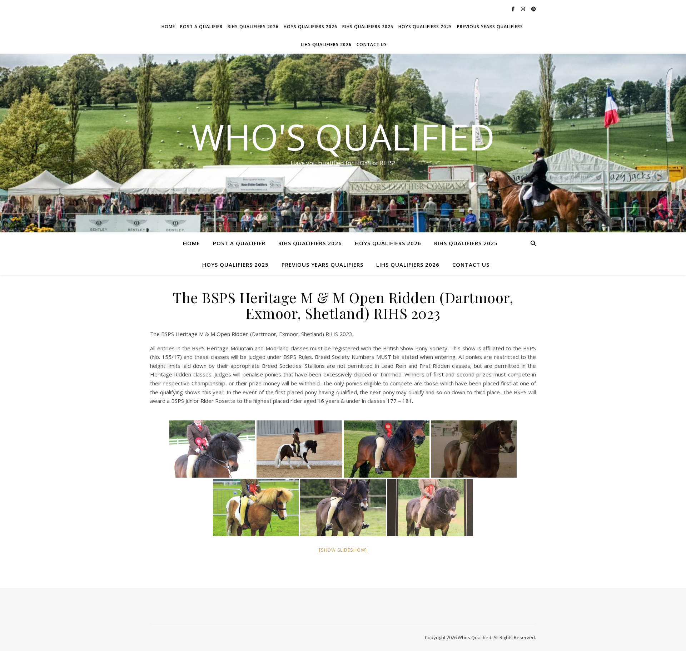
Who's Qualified (343, 136)
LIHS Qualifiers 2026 (326, 44)
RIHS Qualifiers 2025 (367, 27)
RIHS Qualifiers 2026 (253, 27)
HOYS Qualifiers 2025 (425, 27)
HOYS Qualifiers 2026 (310, 27)
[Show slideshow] (343, 550)
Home (168, 27)
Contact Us (372, 44)
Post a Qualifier (201, 27)
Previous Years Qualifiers (490, 27)
